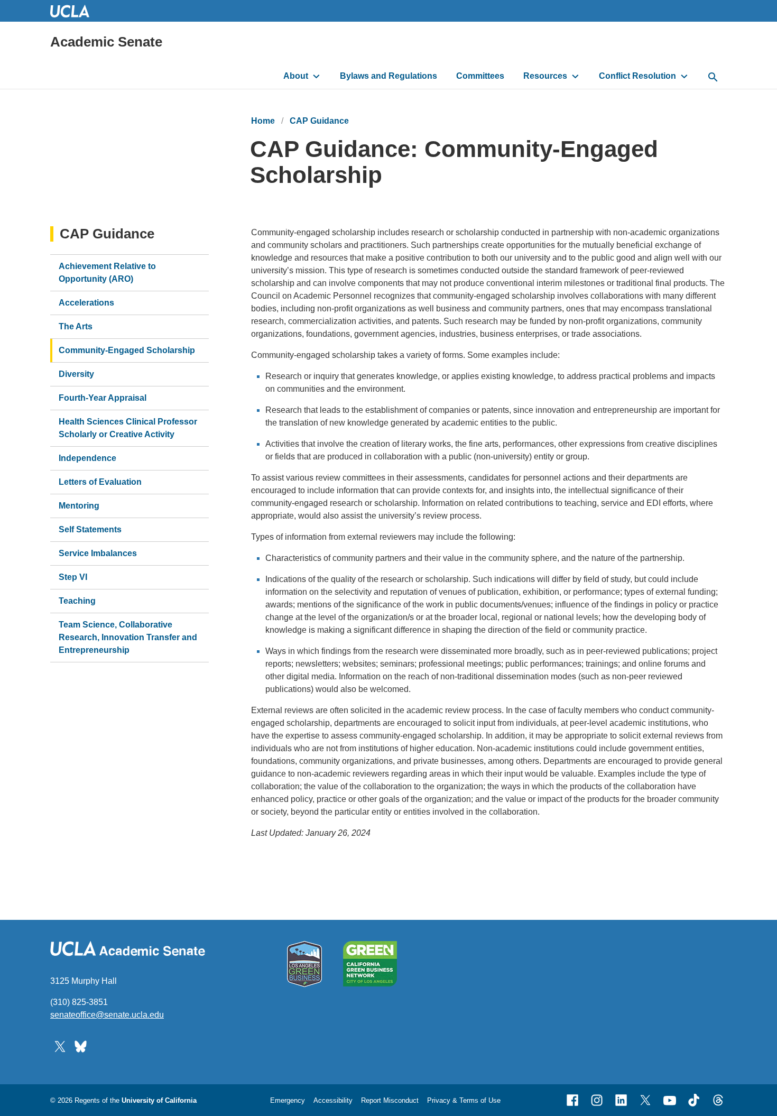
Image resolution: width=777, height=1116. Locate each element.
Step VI (73, 577)
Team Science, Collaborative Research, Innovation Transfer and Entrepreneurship (128, 637)
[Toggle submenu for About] (316, 76)
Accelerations (86, 302)
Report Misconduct (390, 1100)
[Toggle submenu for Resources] (575, 76)
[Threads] (718, 1100)
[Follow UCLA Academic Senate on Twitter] (60, 1045)
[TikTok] (694, 1100)
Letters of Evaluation (100, 481)
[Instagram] (596, 1100)
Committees (480, 75)
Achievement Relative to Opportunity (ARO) (107, 272)
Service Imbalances (98, 553)
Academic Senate (106, 42)
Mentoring (79, 505)
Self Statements (90, 529)
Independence (87, 458)
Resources (545, 75)
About (295, 75)
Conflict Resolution (637, 75)
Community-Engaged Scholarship (127, 350)
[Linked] (621, 1100)
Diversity (76, 374)
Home (263, 120)
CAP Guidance (319, 120)
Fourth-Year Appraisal (102, 397)
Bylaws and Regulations (388, 75)
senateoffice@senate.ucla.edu (107, 1014)
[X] (645, 1100)
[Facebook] (572, 1100)
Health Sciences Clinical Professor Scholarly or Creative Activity (128, 428)
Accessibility (333, 1100)
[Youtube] (669, 1100)
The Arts (75, 326)
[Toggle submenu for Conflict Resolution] (684, 76)
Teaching (77, 600)
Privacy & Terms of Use (464, 1100)
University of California (159, 1100)
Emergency (287, 1100)
